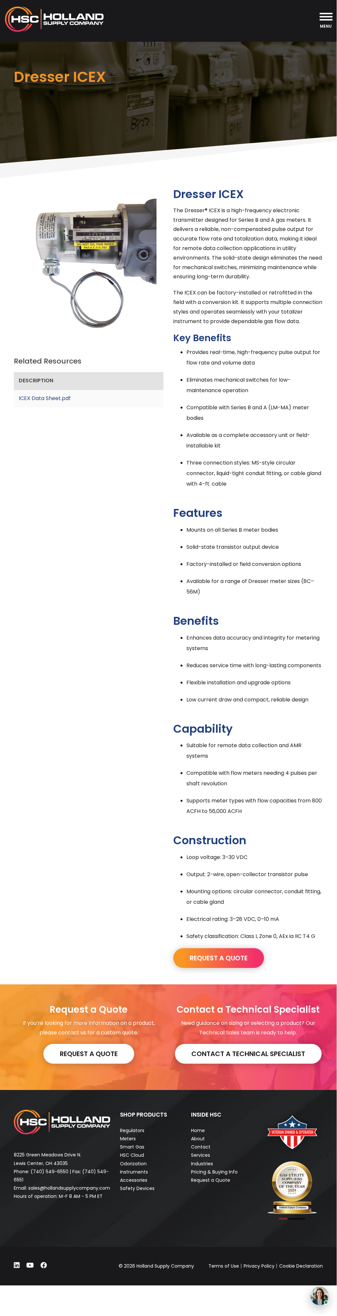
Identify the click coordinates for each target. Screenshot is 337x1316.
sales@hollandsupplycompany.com (69, 1188)
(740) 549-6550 (49, 1171)
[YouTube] (30, 1265)
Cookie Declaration (301, 1266)
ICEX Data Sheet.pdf (45, 398)
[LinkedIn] (17, 1265)
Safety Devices (137, 1188)
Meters (128, 1138)
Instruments (134, 1172)
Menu (326, 26)
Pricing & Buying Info (214, 1172)
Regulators (132, 1130)
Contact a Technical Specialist (248, 1053)
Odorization (133, 1163)
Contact (200, 1147)
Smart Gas (132, 1147)
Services (200, 1155)
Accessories (133, 1180)
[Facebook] (43, 1265)
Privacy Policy (259, 1266)
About (198, 1138)
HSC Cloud (132, 1155)
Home (198, 1130)
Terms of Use (223, 1266)
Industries (202, 1163)
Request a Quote (89, 1053)
